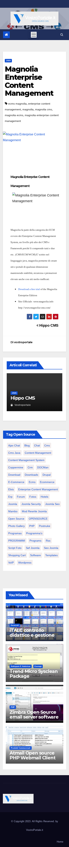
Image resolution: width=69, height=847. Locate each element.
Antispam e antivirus (20, 666)
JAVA (8, 61)
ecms (32, 482)
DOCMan (42, 467)
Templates (51, 555)
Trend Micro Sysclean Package (34, 673)
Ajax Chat (14, 445)
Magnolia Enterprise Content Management (29, 81)
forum (21, 496)
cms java (14, 452)
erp (10, 496)
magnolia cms (43, 109)
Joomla (12, 504)
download (14, 474)
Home (60, 841)
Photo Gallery (16, 525)
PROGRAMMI (16, 540)
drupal (47, 474)
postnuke (44, 525)
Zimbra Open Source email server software (34, 714)
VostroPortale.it (34, 830)
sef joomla (32, 547)
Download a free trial (29, 289)
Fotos (32, 496)
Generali (15, 625)
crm (30, 467)
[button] (62, 35)
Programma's (34, 533)
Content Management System (26, 460)
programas (15, 533)
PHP (31, 525)
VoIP (11, 562)
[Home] (6, 34)
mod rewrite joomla (34, 511)
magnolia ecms (14, 115)
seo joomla (51, 547)
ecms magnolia (17, 103)
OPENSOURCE (38, 518)
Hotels (44, 496)
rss (48, 540)
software (35, 555)
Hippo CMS (48, 325)
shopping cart (17, 555)
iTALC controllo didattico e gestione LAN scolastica (32, 635)
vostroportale (23, 342)
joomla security (31, 504)
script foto (14, 547)
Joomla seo (52, 504)
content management (38, 452)
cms (47, 445)
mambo (12, 511)
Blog (27, 445)
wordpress (24, 562)
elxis (11, 489)
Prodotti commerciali (20, 748)
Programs (35, 540)
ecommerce (47, 482)
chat (37, 445)
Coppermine (15, 467)
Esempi (38, 666)
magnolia (28, 109)
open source (16, 518)
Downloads (31, 474)
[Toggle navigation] (33, 35)
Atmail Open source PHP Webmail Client (32, 755)
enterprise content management (38, 489)
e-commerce (16, 482)
